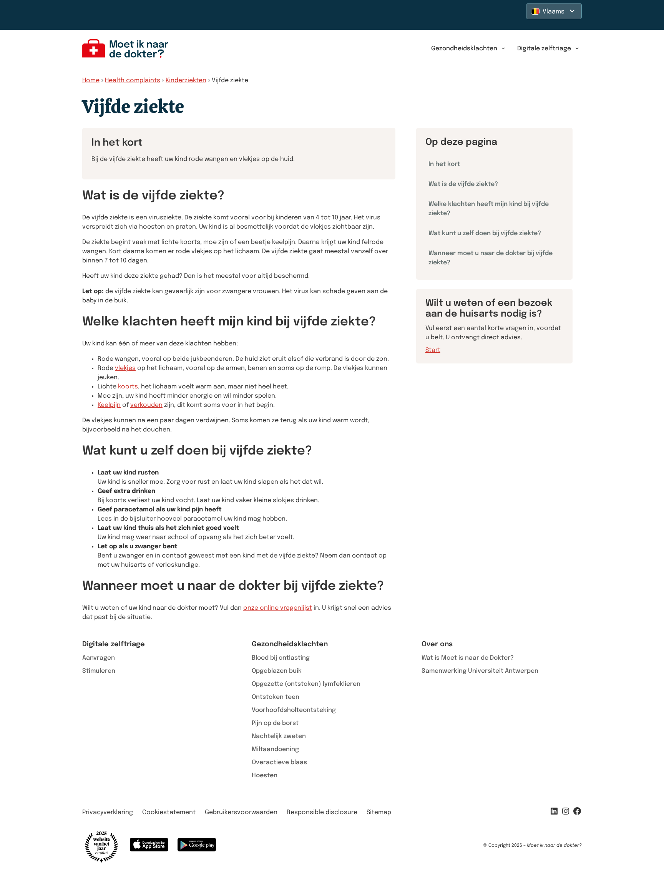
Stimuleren (98, 671)
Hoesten (264, 775)
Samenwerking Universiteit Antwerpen (480, 671)
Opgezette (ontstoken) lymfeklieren (306, 684)
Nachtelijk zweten (279, 736)
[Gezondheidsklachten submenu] (503, 48)
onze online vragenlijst (277, 608)
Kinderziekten (186, 80)
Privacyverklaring (107, 812)
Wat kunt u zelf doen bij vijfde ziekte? (484, 233)
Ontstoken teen (275, 697)
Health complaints (132, 80)
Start (432, 350)
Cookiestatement (169, 812)
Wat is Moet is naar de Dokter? (468, 658)
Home (91, 80)
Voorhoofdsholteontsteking (294, 710)
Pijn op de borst (275, 723)
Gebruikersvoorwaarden (241, 812)
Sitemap (379, 812)
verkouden (146, 405)
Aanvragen (98, 658)
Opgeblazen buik (277, 671)
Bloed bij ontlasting (281, 658)
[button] (554, 11)
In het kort (444, 164)
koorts (128, 386)
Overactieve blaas (279, 762)
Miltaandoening (275, 749)
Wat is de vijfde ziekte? (463, 184)
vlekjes (125, 368)
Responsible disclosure (322, 812)
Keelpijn (109, 405)
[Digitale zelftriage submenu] (577, 48)
